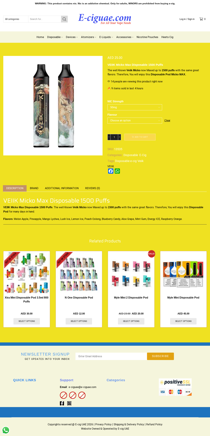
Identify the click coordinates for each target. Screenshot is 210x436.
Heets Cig (167, 37)
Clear (167, 120)
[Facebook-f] (62, 403)
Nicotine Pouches (147, 37)
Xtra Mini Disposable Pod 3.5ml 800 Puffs (26, 299)
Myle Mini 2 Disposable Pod (131, 297)
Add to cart (141, 137)
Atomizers (87, 37)
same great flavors (143, 207)
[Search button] (64, 19)
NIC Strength (115, 101)
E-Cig (142, 155)
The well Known (116, 70)
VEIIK (110, 166)
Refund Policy (154, 424)
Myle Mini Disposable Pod (183, 297)
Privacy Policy (103, 424)
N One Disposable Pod (79, 297)
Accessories (123, 37)
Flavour (112, 114)
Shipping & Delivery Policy (129, 424)
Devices (70, 37)
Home (40, 37)
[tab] (15, 188)
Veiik (140, 161)
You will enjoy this (139, 74)
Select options (27, 321)
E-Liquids (105, 37)
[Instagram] (69, 403)
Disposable (54, 37)
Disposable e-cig (126, 161)
